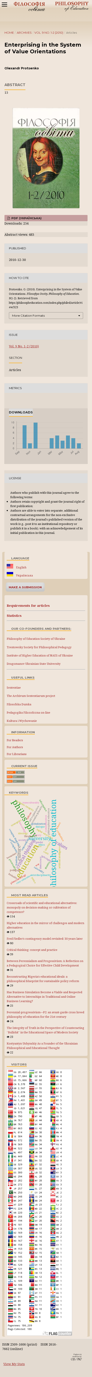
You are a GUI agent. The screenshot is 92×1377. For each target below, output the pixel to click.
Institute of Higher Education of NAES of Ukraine (40, 655)
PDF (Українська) (26, 218)
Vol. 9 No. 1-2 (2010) (48, 32)
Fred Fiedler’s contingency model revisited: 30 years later (45, 939)
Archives (24, 32)
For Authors (15, 747)
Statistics (14, 615)
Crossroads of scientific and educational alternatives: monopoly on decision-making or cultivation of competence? (42, 907)
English (20, 567)
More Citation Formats (28, 315)
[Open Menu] (4, 4)
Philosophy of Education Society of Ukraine (36, 639)
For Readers (15, 740)
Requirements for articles (28, 605)
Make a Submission (25, 587)
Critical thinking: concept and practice (32, 950)
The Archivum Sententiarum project (31, 696)
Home (9, 32)
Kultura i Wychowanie (22, 721)
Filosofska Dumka (19, 704)
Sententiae (14, 688)
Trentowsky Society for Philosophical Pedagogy (39, 647)
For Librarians (17, 754)
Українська (24, 575)
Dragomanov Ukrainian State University (34, 664)
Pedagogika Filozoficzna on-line (28, 712)
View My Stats (14, 1364)
